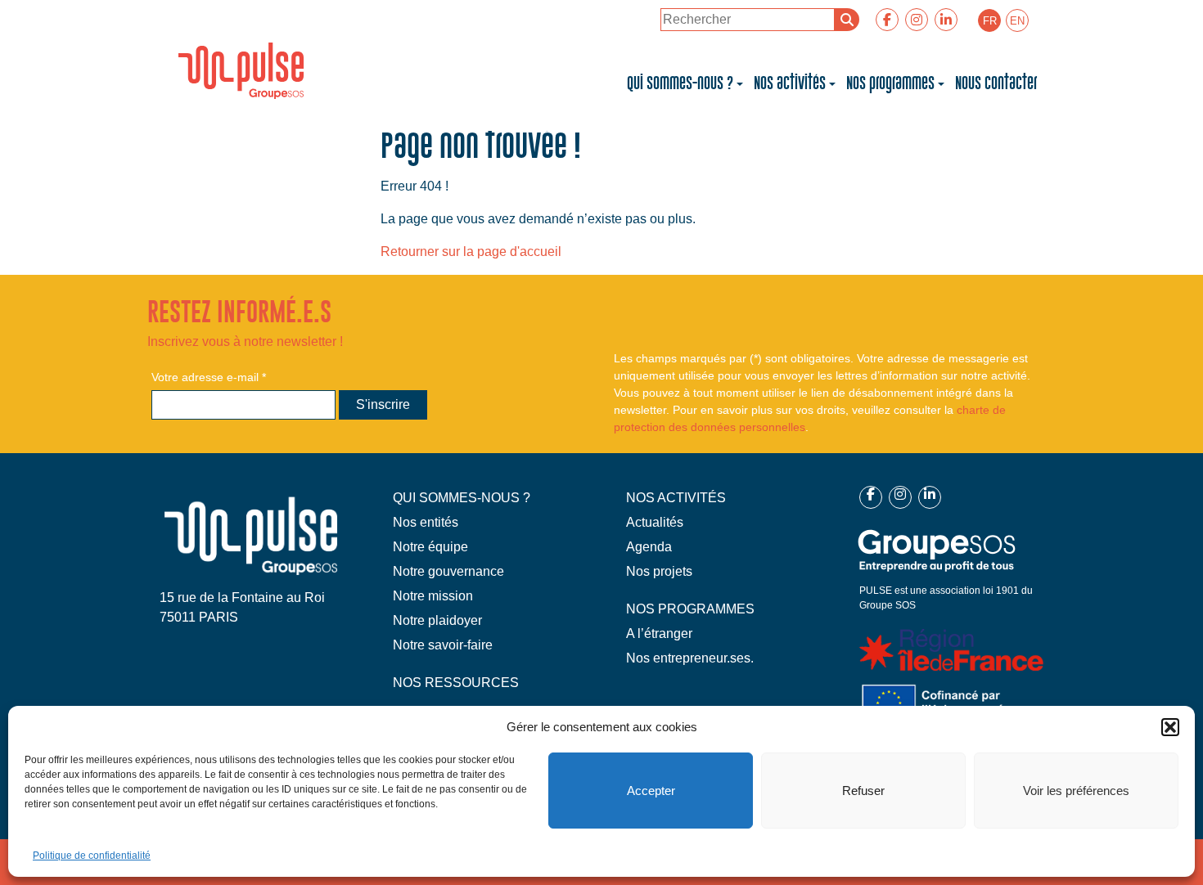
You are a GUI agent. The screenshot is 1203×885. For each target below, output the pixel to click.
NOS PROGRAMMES (690, 609)
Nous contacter (996, 83)
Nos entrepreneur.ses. (690, 658)
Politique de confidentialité (92, 855)
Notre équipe (430, 547)
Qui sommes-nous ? (680, 83)
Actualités (654, 522)
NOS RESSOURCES (456, 683)
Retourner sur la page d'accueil (471, 251)
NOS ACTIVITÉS (676, 498)
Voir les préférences (1076, 790)
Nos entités (425, 522)
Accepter (651, 790)
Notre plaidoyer (437, 620)
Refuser (863, 790)
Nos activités (790, 83)
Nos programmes (890, 83)
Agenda (649, 547)
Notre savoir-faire (443, 645)
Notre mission (433, 596)
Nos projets (659, 571)
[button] (1170, 727)
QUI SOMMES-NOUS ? (461, 498)
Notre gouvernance (448, 571)
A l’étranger (659, 633)
